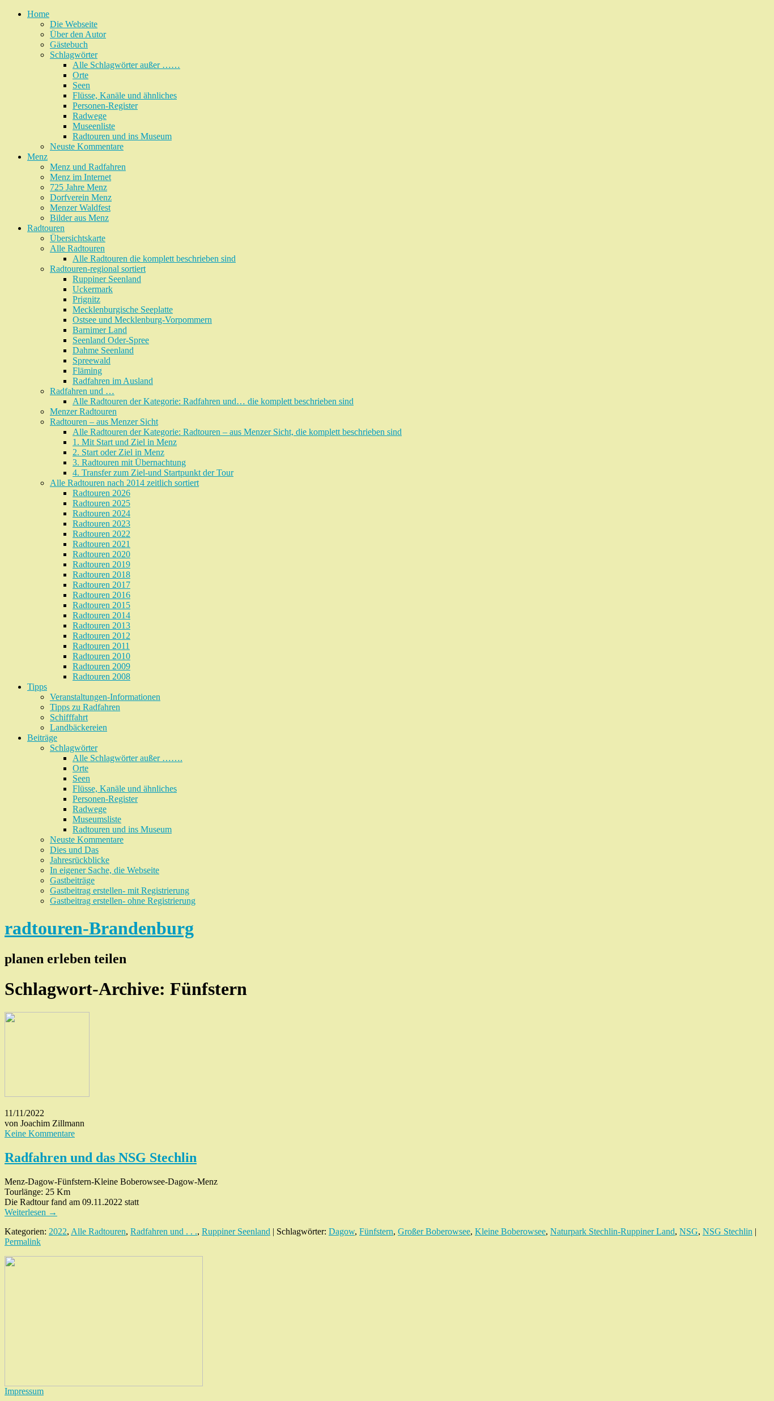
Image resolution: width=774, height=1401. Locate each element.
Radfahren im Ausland (113, 381)
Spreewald (91, 360)
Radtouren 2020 (101, 554)
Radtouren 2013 (101, 625)
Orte (80, 75)
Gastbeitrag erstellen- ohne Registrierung (122, 900)
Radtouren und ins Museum (122, 136)
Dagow (342, 1231)
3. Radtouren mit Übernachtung (129, 462)
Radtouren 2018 (101, 574)
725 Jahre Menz (78, 187)
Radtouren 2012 (101, 635)
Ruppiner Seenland (107, 279)
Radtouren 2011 (101, 646)
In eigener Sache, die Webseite (104, 870)
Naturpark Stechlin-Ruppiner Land (612, 1231)
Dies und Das (74, 850)
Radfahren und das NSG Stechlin (101, 1157)
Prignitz (86, 299)
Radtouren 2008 (101, 676)
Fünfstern (376, 1231)
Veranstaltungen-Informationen (105, 697)
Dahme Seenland (103, 350)
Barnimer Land (100, 330)
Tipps (37, 686)
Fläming (87, 370)
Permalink (23, 1241)
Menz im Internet (80, 177)
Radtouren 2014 (101, 615)
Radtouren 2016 (101, 595)
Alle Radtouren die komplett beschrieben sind (154, 258)
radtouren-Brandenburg (99, 928)
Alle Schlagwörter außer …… (126, 65)
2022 (58, 1231)
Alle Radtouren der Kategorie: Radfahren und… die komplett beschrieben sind (213, 401)
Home (38, 14)
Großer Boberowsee (434, 1231)
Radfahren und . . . (163, 1231)
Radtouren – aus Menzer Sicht (104, 421)
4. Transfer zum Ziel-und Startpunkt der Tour (153, 472)
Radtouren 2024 (101, 513)
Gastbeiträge (72, 880)
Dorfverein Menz (81, 197)
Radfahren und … (82, 391)
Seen (81, 85)
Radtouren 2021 (101, 544)
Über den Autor (78, 34)
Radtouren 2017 (101, 585)
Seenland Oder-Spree (111, 340)
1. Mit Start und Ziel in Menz (125, 442)
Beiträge (42, 737)
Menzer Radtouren (83, 411)
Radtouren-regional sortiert (98, 269)
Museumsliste (97, 819)
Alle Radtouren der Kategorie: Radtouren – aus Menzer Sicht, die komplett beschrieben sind (237, 432)
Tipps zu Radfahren (85, 707)
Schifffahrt (69, 717)
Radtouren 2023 (101, 523)
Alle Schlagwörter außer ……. (127, 758)
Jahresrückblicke (79, 860)
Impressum (24, 1391)
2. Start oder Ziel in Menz (118, 452)
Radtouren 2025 (101, 503)
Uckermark (93, 289)
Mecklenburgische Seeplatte (123, 309)
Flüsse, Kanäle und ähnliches (125, 95)
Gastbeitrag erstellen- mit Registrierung (119, 890)
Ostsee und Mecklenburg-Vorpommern (142, 319)
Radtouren (46, 228)
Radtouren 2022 (101, 534)
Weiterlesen (31, 1212)
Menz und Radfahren (88, 167)
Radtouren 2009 (101, 666)
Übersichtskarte (77, 238)
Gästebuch (69, 44)
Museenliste (94, 126)
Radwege (90, 116)
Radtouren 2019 (101, 564)
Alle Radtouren (77, 248)
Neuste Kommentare (87, 146)
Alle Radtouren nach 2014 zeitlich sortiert (124, 483)
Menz (37, 156)
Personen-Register (105, 105)
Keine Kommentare (40, 1133)
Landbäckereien (78, 727)
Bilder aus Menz (79, 218)
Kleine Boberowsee (510, 1231)
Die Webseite (73, 24)
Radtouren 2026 (101, 493)
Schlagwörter (73, 54)
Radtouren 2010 (101, 656)
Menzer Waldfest (80, 207)
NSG (688, 1231)
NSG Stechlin (727, 1231)
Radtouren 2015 (101, 605)
